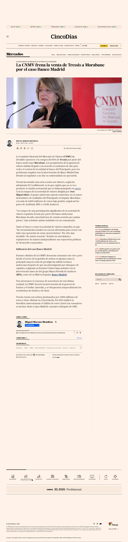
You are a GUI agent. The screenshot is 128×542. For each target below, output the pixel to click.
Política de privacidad (46, 537)
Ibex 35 (13, 27)
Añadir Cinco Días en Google (73, 148)
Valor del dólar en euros (104, 27)
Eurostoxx (104, 283)
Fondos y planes (58, 45)
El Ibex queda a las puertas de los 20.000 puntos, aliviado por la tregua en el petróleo (107, 251)
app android (115, 479)
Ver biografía (30, 325)
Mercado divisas (61, 54)
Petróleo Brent (55, 27)
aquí (58, 357)
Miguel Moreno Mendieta (27, 141)
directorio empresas (79, 479)
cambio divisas (66, 479)
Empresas (72, 348)
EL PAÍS (84, 45)
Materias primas (85, 54)
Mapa (61, 537)
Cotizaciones (48, 45)
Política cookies (22, 537)
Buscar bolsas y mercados (104, 274)
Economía (41, 45)
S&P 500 (33, 27)
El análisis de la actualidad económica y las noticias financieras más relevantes (42, 333)
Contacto (8, 537)
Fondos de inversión (73, 54)
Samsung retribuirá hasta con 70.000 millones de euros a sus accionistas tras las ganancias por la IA (107, 242)
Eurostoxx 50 (78, 27)
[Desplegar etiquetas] (81, 347)
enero (78, 188)
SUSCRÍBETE (104, 46)
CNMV (31, 348)
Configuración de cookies (33, 537)
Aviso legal (14, 537)
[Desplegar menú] (7, 36)
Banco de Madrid (40, 348)
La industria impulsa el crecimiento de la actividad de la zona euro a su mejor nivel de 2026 (108, 258)
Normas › (79, 338)
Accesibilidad (55, 537)
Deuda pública (96, 54)
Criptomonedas (106, 54)
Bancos (65, 348)
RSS (64, 537)
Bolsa (53, 54)
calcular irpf (12, 479)
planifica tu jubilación (52, 479)
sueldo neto (39, 479)
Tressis (26, 348)
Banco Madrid (59, 274)
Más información (21, 357)
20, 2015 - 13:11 (27, 143)
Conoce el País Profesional (64, 489)
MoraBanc (19, 348)
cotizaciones (92, 479)
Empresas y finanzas (24, 45)
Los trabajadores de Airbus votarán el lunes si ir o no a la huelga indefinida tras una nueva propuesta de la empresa (107, 232)
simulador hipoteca (26, 479)
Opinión (77, 45)
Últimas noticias (69, 45)
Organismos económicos (54, 348)
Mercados (34, 45)
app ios (106, 479)
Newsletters (69, 537)
